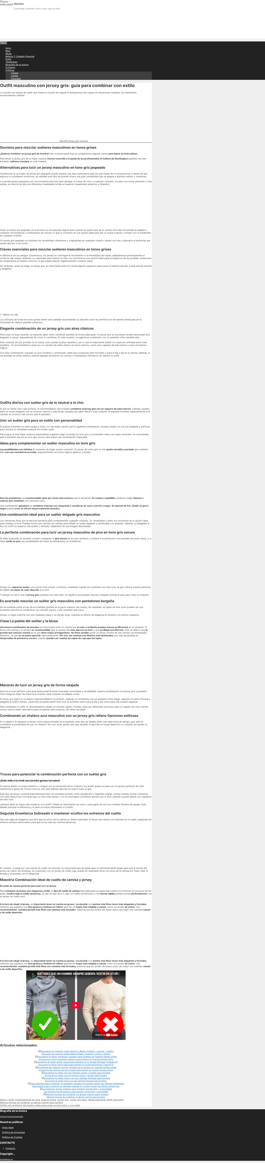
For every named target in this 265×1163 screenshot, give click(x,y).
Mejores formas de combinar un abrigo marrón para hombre (76, 1097)
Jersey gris (63, 1099)
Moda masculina (96, 1099)
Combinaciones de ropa (27, 1099)
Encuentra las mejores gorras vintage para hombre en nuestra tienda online (76, 1070)
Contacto (10, 67)
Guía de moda (48, 1099)
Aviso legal (7, 1127)
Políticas (10, 70)
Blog (8, 50)
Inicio (8, 48)
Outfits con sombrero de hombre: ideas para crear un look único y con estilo (40, 1105)
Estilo (8, 59)
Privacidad (16, 78)
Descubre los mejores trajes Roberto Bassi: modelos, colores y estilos (76, 1054)
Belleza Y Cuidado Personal (20, 56)
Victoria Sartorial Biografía (11, 1116)
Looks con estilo (78, 1099)
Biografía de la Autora (17, 64)
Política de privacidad (13, 1132)
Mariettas (19, 3)
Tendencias (11, 62)
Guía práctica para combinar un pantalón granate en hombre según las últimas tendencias (76, 1086)
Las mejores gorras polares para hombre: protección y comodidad (76, 1091)
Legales (14, 76)
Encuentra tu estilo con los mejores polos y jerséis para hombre (76, 1075)
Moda (8, 53)
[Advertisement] (132, 31)
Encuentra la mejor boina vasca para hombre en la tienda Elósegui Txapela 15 (75, 1064)
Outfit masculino (115, 1099)
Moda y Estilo (7, 1099)
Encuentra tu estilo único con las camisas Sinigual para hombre (76, 1081)
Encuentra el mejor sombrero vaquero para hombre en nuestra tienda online (76, 1059)
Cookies (14, 73)
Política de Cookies (12, 1137)
